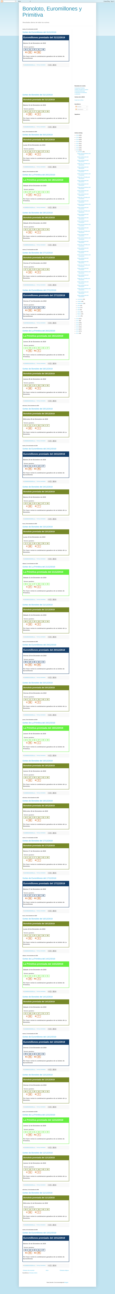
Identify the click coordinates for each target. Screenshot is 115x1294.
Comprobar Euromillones (81, 92)
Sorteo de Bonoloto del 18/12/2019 (37, 801)
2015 (77, 325)
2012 (77, 331)
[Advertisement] (45, 80)
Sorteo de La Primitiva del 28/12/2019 (38, 175)
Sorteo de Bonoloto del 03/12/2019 (82, 292)
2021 (77, 145)
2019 (77, 150)
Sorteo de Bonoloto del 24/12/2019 (37, 487)
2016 (77, 322)
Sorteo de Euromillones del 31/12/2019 (39, 32)
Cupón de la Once (79, 100)
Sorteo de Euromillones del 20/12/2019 (39, 645)
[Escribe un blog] (50, 65)
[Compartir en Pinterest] (55, 65)
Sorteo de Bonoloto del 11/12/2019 (37, 1193)
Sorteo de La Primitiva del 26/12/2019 (38, 331)
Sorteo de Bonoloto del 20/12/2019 (37, 683)
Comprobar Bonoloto (80, 91)
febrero (79, 314)
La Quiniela (77, 94)
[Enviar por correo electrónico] (49, 65)
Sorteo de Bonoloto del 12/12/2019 (37, 1153)
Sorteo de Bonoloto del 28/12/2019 (37, 213)
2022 (77, 143)
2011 (77, 333)
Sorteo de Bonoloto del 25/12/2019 (37, 409)
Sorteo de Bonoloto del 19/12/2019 (37, 761)
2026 (77, 135)
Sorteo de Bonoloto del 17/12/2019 (37, 841)
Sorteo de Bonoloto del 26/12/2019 (37, 369)
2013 (77, 329)
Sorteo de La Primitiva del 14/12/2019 (38, 959)
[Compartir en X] (52, 65)
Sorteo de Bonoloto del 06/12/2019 (82, 276)
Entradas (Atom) (33, 1273)
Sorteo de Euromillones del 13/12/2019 (39, 1037)
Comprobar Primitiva (80, 88)
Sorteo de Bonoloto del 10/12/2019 (82, 259)
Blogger (66, 1282)
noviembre (80, 299)
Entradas (79, 106)
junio (78, 305)
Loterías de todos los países (81, 89)
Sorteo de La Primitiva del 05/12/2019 (83, 279)
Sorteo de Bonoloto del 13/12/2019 (37, 1075)
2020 (77, 148)
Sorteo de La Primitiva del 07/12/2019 (83, 265)
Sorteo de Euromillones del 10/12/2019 (39, 1233)
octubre (79, 301)
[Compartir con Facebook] (54, 65)
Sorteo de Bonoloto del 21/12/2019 (37, 605)
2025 (77, 137)
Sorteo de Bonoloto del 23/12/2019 (37, 527)
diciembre (80, 151)
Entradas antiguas (64, 1270)
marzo (79, 311)
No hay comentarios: (41, 64)
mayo (78, 307)
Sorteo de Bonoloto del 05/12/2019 (82, 282)
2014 (77, 327)
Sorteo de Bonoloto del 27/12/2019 (37, 253)
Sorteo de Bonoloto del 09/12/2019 (82, 262)
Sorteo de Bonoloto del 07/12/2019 (82, 269)
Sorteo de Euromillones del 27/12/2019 (39, 290)
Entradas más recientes (28, 1270)
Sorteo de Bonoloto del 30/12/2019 (37, 135)
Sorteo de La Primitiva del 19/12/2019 (38, 723)
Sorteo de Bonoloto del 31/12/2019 (37, 95)
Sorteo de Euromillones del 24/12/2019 (39, 449)
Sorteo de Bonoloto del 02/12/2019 (82, 296)
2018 (77, 318)
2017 (77, 320)
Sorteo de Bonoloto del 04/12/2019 (82, 286)
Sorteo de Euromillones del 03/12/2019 (84, 289)
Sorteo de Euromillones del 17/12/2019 (39, 878)
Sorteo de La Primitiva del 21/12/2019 (38, 567)
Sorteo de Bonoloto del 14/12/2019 (37, 997)
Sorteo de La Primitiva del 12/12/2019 (38, 1115)
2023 (77, 141)
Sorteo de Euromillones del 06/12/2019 (84, 272)
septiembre (80, 303)
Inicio (47, 1270)
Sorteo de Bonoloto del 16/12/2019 (37, 919)
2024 (77, 139)
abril (78, 309)
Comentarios (80, 109)
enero (79, 316)
